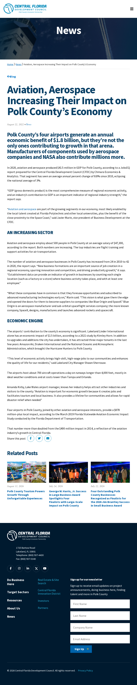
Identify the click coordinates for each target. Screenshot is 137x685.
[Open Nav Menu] (131, 9)
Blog (13, 76)
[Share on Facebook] (30, 438)
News (18, 64)
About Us (13, 608)
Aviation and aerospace (22, 209)
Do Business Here (15, 582)
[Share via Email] (47, 438)
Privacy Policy (85, 670)
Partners (43, 608)
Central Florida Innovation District (49, 592)
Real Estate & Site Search (48, 581)
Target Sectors (18, 592)
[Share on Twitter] (39, 438)
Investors (43, 600)
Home (10, 64)
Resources (14, 600)
